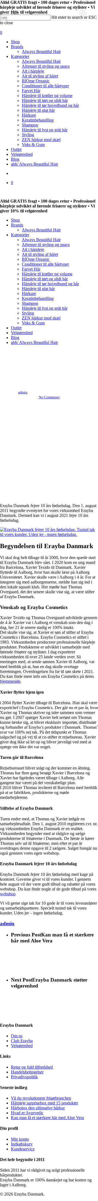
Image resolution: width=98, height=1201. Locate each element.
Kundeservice (23, 1149)
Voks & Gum (33, 323)
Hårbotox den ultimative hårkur (38, 1108)
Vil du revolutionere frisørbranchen (41, 1098)
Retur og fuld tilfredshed (32, 1067)
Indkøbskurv (22, 1144)
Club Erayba (22, 1040)
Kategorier (20, 234)
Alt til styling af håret (40, 254)
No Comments (49, 397)
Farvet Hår (31, 269)
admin (22, 392)
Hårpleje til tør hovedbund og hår (50, 283)
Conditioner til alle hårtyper (45, 264)
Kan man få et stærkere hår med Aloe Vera (47, 1117)
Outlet (16, 327)
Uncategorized (49, 354)
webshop (8, 894)
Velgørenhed (22, 332)
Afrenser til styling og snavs (46, 244)
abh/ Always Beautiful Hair (34, 342)
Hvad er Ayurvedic (27, 1112)
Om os (16, 1036)
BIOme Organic (36, 259)
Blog (15, 337)
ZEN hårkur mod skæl (41, 318)
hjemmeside (10, 681)
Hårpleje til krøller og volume (47, 274)
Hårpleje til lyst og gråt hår (45, 308)
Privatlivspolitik (24, 1077)
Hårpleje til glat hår (38, 288)
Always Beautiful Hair (41, 230)
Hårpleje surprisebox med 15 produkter (44, 1103)
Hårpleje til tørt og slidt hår (45, 279)
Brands (17, 225)
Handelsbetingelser (27, 1072)
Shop (15, 220)
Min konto (20, 1139)
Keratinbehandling (38, 298)
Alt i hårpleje (33, 249)
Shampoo (30, 303)
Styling (28, 313)
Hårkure (29, 293)
